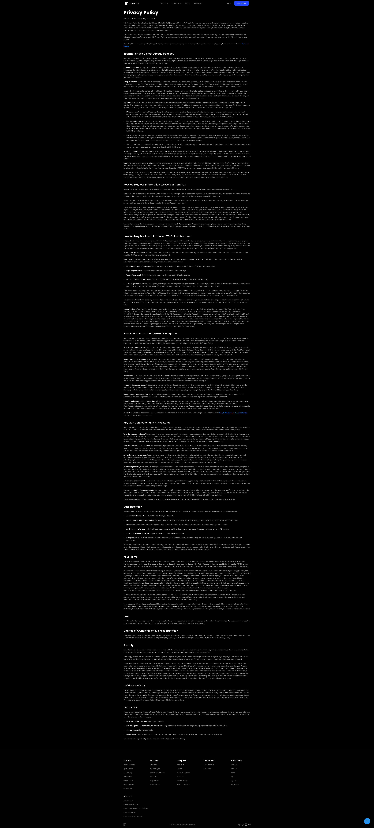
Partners (180, 777)
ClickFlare (207, 769)
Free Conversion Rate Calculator (135, 808)
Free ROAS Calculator (131, 804)
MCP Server (127, 788)
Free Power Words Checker (133, 816)
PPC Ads (153, 777)
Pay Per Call (154, 781)
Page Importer (128, 784)
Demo (233, 773)
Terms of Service (183, 784)
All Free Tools (128, 800)
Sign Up (233, 781)
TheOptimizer (209, 765)
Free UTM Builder (129, 812)
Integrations (128, 781)
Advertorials (154, 784)
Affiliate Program (183, 773)
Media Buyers (155, 769)
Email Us (234, 769)
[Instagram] (242, 824)
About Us (180, 765)
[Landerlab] (132, 3)
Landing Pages (129, 765)
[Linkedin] (246, 824)
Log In (229, 3)
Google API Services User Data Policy (233, 413)
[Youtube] (249, 824)
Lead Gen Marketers (157, 773)
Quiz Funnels (128, 769)
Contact (234, 765)
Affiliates (153, 765)
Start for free (241, 3)
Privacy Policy (182, 781)
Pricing (179, 769)
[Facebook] (239, 824)
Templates (127, 777)
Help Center (235, 784)
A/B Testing (127, 773)
